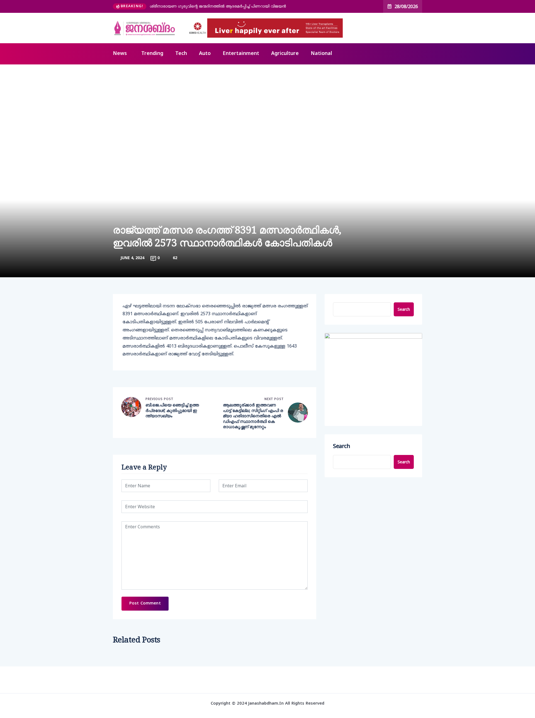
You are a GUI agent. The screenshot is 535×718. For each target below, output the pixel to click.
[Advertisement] (267, 106)
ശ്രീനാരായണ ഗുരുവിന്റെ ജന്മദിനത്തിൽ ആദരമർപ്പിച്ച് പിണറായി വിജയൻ (218, 6)
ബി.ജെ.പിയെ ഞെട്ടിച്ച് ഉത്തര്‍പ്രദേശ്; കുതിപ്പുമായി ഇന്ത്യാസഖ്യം (172, 410)
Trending (152, 53)
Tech (181, 53)
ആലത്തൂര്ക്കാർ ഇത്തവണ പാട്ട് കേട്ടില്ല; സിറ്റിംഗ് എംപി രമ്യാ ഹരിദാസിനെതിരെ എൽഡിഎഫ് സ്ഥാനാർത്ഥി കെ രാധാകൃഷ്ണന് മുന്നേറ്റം (253, 415)
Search (404, 309)
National (321, 53)
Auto (205, 53)
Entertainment (241, 53)
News (120, 53)
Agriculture (285, 53)
